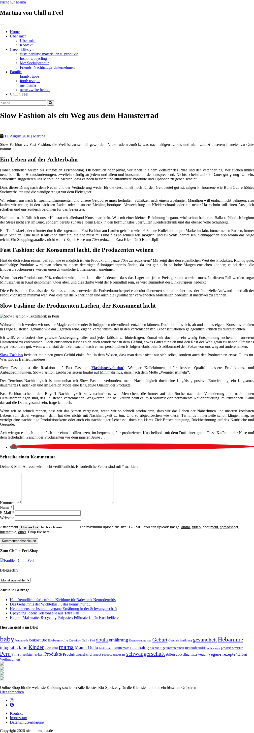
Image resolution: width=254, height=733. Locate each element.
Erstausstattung (137, 640)
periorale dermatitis (232, 648)
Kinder (36, 647)
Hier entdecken (12, 692)
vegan (203, 654)
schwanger (119, 654)
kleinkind (51, 648)
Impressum (18, 718)
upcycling (183, 654)
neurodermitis (195, 647)
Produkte (53, 654)
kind (23, 647)
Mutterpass (121, 648)
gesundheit (205, 640)
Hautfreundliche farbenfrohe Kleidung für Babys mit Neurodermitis (63, 600)
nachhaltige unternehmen (167, 648)
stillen (170, 654)
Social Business (22, 128)
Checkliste (75, 640)
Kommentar (11, 503)
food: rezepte (30, 81)
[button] (14, 447)
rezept (97, 654)
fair (149, 640)
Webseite (7, 518)
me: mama (28, 85)
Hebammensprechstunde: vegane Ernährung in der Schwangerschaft (63, 608)
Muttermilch (106, 648)
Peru (5, 654)
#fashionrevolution (107, 368)
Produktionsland (77, 654)
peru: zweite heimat (35, 90)
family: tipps (29, 76)
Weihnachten (10, 659)
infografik (9, 647)
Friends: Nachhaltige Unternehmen (47, 67)
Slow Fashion (11, 355)
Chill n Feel (19, 94)
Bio (44, 640)
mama (66, 646)
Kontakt (26, 45)
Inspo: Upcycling (33, 58)
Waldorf (241, 654)
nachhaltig (139, 647)
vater (193, 654)
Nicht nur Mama (13, 2)
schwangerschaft (145, 653)
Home (15, 32)
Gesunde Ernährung (180, 640)
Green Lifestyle (22, 49)
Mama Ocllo (86, 647)
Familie (16, 72)
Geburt (159, 640)
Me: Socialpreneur (34, 63)
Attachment (9, 527)
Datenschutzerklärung (27, 722)
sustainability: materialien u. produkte (49, 54)
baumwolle (21, 640)
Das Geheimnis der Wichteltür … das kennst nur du (50, 604)
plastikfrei (26, 654)
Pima (15, 654)
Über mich (18, 36)
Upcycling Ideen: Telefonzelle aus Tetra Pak (44, 613)
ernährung (118, 639)
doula (102, 640)
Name (6, 507)
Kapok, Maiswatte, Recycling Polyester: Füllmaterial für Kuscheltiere (64, 617)
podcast (38, 654)
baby (7, 639)
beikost (34, 640)
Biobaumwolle (58, 640)
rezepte (107, 654)
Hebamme (230, 639)
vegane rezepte (222, 654)
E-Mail (7, 512)
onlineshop (213, 648)
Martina (39, 136)
